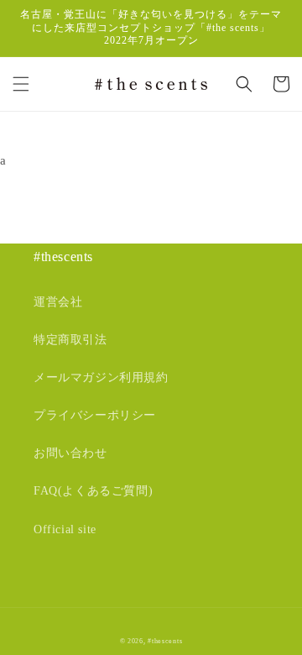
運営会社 (58, 302)
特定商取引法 (70, 339)
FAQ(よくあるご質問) (93, 491)
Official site (65, 529)
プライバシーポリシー (95, 415)
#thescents (165, 641)
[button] (21, 84)
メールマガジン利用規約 (101, 377)
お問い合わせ (70, 453)
